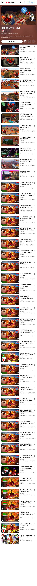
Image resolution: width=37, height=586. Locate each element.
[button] (18, 15)
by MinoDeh (7, 31)
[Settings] (25, 2)
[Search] (21, 2)
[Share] (29, 41)
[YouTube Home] (10, 2)
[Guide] (2, 2)
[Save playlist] (25, 41)
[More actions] (34, 41)
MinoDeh (22, 49)
